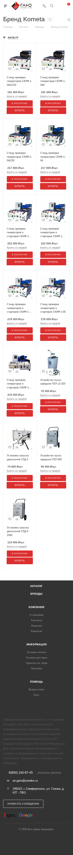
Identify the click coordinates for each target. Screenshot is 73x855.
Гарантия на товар (36, 663)
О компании (36, 614)
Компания (36, 607)
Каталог (36, 586)
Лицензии (36, 625)
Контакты (36, 620)
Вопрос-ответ (36, 689)
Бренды (36, 593)
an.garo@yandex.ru (25, 780)
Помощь (36, 681)
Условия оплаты (36, 652)
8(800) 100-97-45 (21, 772)
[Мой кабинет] (59, 6)
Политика (36, 668)
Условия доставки (36, 657)
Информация (36, 644)
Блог (36, 694)
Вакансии (36, 631)
